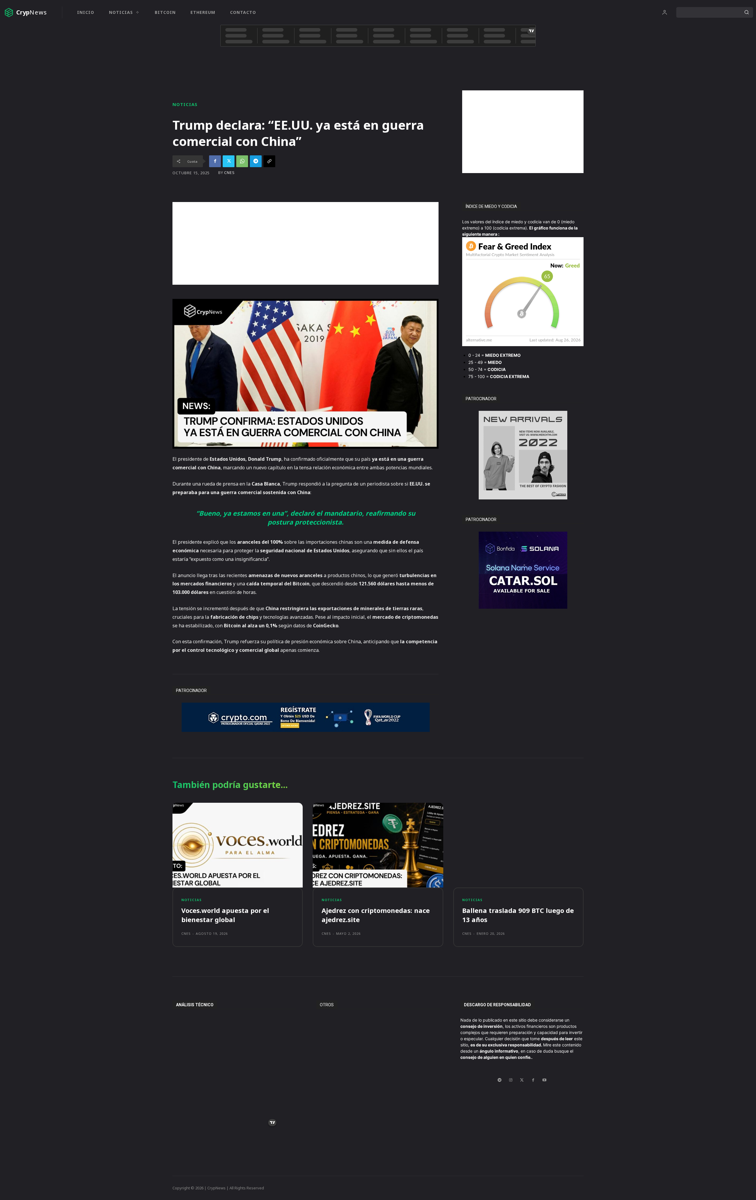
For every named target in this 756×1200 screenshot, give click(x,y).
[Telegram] (256, 161)
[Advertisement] (523, 131)
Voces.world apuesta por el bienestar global (225, 915)
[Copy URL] (269, 161)
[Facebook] (215, 161)
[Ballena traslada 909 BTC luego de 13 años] (518, 845)
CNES (229, 173)
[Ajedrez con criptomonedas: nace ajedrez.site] (378, 845)
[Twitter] (228, 161)
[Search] (746, 12)
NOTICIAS (185, 104)
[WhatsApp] (242, 161)
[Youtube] (544, 1080)
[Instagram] (510, 1080)
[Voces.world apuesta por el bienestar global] (237, 845)
